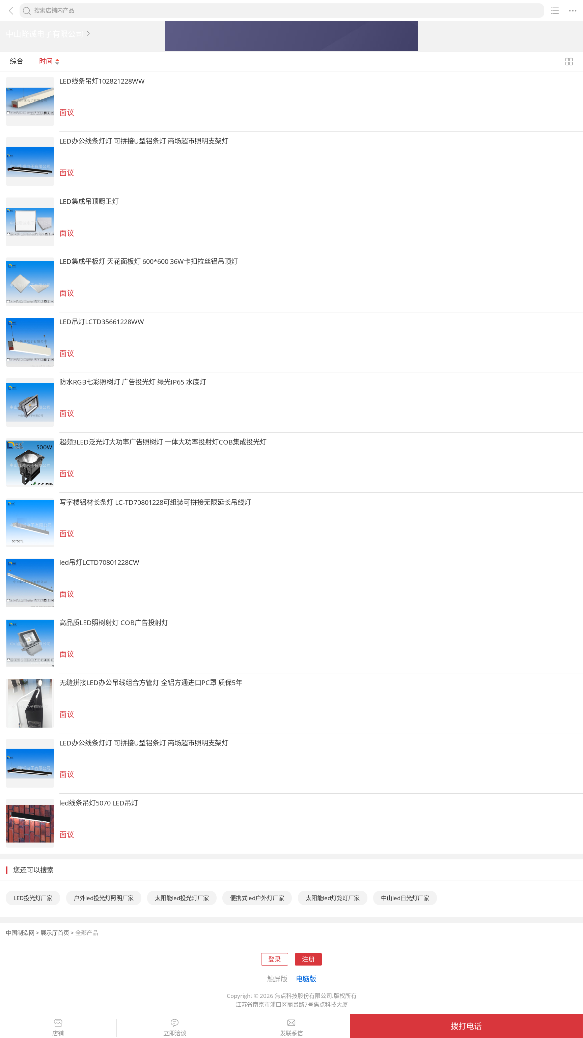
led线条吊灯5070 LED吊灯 (98, 802)
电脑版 (306, 978)
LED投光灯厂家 (32, 898)
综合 (16, 61)
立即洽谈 (174, 1033)
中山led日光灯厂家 (405, 898)
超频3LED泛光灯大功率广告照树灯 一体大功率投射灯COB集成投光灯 (163, 442)
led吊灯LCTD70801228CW (99, 562)
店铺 (58, 1033)
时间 (46, 61)
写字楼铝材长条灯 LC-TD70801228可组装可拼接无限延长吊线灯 (155, 502)
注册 (308, 959)
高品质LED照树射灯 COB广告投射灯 (113, 622)
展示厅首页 (54, 933)
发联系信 (291, 1033)
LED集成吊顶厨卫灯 (89, 201)
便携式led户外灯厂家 (257, 898)
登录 (274, 959)
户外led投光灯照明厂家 (104, 898)
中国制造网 (20, 933)
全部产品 (86, 933)
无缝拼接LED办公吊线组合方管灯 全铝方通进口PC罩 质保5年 (150, 682)
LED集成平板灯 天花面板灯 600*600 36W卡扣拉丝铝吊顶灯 (148, 261)
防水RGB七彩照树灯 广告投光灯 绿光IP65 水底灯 (132, 382)
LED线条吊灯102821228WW (102, 81)
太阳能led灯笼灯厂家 (333, 898)
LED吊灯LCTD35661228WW (101, 321)
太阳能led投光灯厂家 (182, 898)
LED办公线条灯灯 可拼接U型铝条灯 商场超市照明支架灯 (143, 141)
